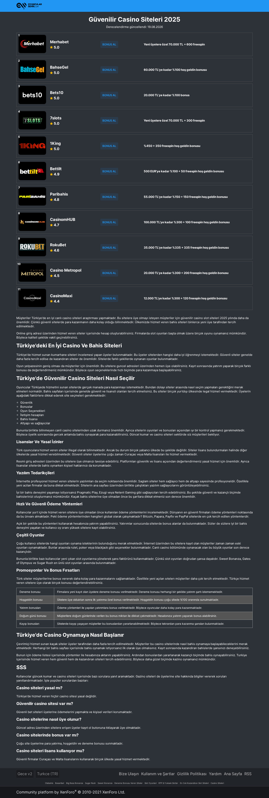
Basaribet (59, 783)
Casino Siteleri (217, 783)
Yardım (215, 773)
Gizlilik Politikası (192, 773)
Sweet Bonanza (105, 783)
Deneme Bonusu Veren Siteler (128, 783)
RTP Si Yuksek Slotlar (168, 783)
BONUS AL (109, 44)
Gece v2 (25, 773)
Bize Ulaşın (129, 773)
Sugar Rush (90, 783)
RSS (247, 773)
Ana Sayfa (233, 773)
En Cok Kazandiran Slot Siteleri (194, 783)
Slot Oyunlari (151, 783)
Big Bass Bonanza (74, 783)
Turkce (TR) (47, 773)
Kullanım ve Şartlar (158, 773)
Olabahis (49, 783)
